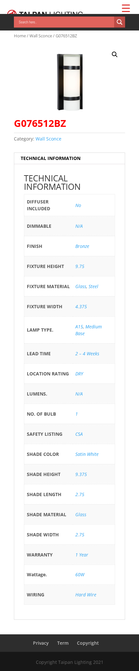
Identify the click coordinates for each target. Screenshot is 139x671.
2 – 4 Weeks (87, 353)
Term (63, 643)
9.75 (79, 266)
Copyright (88, 643)
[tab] (69, 158)
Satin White (87, 454)
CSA (79, 434)
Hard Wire (85, 595)
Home (20, 36)
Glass (80, 286)
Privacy (41, 643)
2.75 (79, 494)
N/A (79, 226)
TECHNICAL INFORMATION (50, 158)
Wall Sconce (40, 36)
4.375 (81, 306)
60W (79, 574)
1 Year (81, 555)
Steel (93, 286)
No (78, 205)
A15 (79, 326)
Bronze (82, 246)
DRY (79, 374)
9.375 (81, 474)
